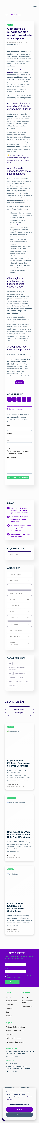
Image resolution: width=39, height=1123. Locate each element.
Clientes (9, 1005)
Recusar (19, 1115)
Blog (12, 15)
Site (8, 441)
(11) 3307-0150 (11, 1063)
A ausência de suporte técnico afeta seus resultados (20, 519)
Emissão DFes (28, 1006)
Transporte (12, 677)
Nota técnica (19, 636)
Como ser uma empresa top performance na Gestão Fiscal (15, 907)
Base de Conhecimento (15, 1031)
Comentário (12, 457)
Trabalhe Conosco (13, 1038)
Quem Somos (11, 1001)
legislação (12, 685)
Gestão (19, 15)
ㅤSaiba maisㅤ (19, 382)
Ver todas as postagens (20, 711)
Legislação (19, 618)
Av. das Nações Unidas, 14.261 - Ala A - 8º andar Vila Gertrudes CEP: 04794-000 (20, 1053)
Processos (19, 624)
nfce (10, 681)
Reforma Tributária (19, 643)
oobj (21, 677)
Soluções (19, 587)
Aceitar (19, 1109)
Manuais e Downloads (15, 1042)
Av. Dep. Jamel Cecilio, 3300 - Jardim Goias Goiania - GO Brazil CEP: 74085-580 (18, 1068)
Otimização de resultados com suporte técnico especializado (21, 528)
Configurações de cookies (19, 1104)
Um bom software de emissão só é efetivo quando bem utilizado (19, 510)
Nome (10, 425)
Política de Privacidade (14, 977)
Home (7, 15)
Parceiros (10, 1008)
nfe (10, 663)
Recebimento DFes (27, 1001)
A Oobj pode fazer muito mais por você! (20, 535)
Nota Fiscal (19, 580)
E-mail (10, 433)
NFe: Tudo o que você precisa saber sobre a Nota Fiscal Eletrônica (18, 834)
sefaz (27, 681)
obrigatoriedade (20, 673)
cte (10, 673)
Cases (19, 611)
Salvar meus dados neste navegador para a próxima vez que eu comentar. (19, 451)
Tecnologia (19, 605)
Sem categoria (19, 574)
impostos (19, 681)
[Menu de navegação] (35, 6)
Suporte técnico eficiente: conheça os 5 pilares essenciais (18, 763)
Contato (9, 1016)
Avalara (25, 997)
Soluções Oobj (19, 630)
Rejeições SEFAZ (19, 593)
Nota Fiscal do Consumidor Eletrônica (17, 668)
